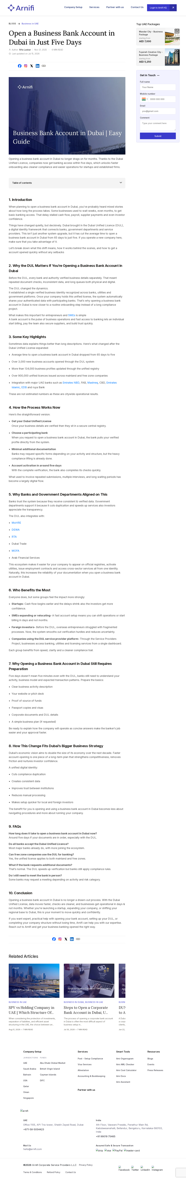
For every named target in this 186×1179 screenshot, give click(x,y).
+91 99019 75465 (105, 1136)
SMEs (71, 315)
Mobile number (147, 93)
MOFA (15, 550)
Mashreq (92, 382)
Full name (145, 82)
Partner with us (115, 7)
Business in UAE (30, 23)
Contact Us (137, 7)
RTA (14, 536)
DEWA (16, 529)
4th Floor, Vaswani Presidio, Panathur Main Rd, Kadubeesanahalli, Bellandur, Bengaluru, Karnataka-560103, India (129, 1128)
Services (94, 7)
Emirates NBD (71, 382)
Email (142, 105)
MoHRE (16, 522)
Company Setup (73, 7)
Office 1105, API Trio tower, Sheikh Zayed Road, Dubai (53, 1124)
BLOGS (12, 23)
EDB (24, 387)
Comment (145, 117)
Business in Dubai (74, 1002)
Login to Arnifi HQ (158, 7)
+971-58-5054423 (33, 1129)
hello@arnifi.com (32, 1149)
